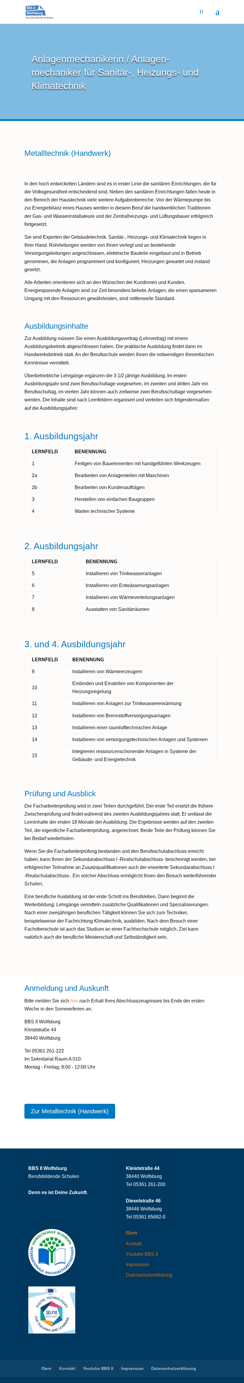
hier (74, 1000)
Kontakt (134, 1243)
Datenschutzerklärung (149, 1275)
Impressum (137, 1264)
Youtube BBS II (142, 1254)
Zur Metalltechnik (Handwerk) (70, 1111)
